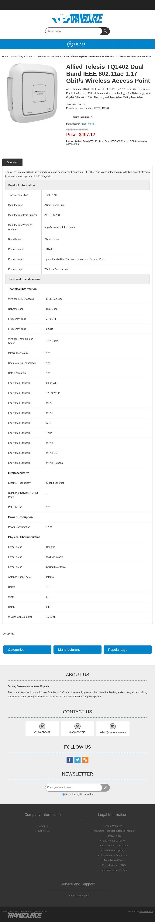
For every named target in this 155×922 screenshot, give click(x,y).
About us (43, 826)
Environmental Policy (114, 840)
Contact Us (36, 5)
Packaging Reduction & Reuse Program (113, 831)
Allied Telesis (87, 124)
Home (7, 5)
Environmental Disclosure (114, 855)
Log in (66, 5)
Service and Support (78, 895)
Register (56, 5)
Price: (72, 134)
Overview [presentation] (12, 162)
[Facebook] (70, 760)
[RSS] (85, 760)
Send (106, 787)
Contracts (46, 5)
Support (26, 5)
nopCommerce (146, 911)
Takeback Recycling (114, 850)
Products (17, 5)
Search (106, 31)
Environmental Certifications (113, 845)
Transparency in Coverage (114, 870)
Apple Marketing (113, 826)
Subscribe (70, 794)
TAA (4, 633)
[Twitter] (77, 760)
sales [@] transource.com (113, 732)
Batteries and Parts (114, 860)
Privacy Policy (114, 836)
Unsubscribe (86, 794)
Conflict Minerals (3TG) (114, 865)
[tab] (12, 162)
